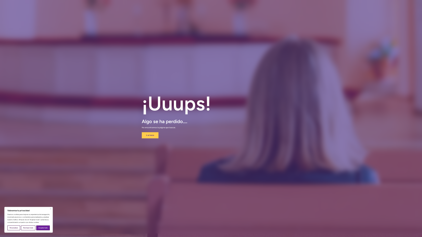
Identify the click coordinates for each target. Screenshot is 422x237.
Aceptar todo (43, 228)
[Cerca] (50, 208)
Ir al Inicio (150, 135)
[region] (28, 220)
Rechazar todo (28, 228)
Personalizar (14, 228)
